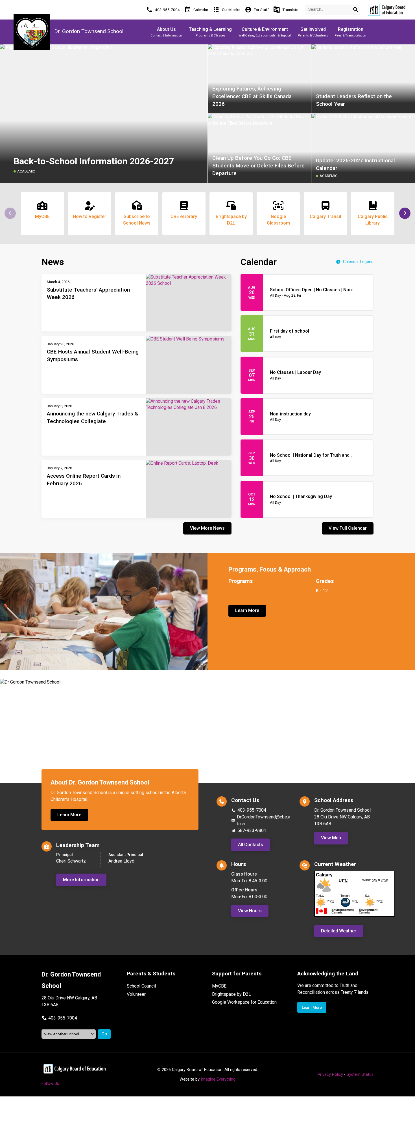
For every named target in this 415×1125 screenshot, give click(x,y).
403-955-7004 (251, 810)
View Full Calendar (348, 528)
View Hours (250, 910)
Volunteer (136, 994)
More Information (81, 879)
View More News (207, 528)
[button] (404, 213)
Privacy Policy (330, 1074)
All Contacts (250, 844)
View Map (331, 837)
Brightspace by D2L (231, 994)
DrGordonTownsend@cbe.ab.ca (263, 820)
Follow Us (50, 1083)
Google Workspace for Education (244, 1002)
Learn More (247, 610)
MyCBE (219, 986)
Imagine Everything (218, 1079)
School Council (141, 986)
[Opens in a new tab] (386, 9)
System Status (360, 1074)
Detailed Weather (338, 931)
